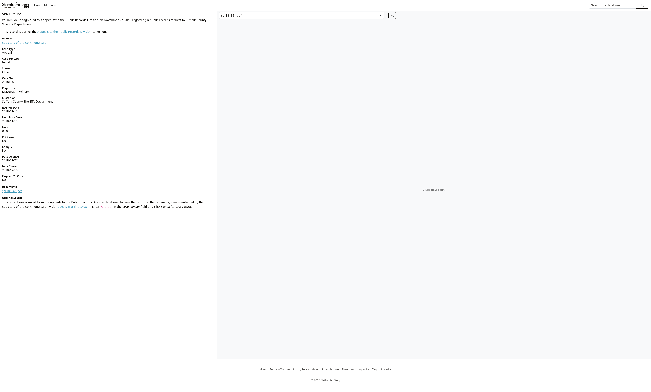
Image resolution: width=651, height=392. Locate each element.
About (55, 5)
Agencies (363, 369)
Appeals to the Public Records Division (64, 32)
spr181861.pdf (12, 191)
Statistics (385, 369)
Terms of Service (280, 369)
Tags (375, 369)
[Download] (392, 15)
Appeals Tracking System (73, 207)
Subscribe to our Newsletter (339, 369)
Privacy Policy (300, 369)
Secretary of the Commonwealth (24, 43)
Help (45, 5)
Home (36, 5)
